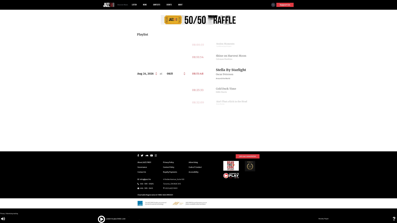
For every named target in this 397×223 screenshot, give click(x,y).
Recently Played (323, 218)
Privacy (2, 213)
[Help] (394, 220)
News (145, 5)
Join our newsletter (247, 156)
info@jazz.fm (145, 179)
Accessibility (193, 172)
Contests (156, 5)
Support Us (285, 5)
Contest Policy (168, 167)
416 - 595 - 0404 (147, 184)
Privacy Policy (168, 162)
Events (169, 5)
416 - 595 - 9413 (146, 188)
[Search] (273, 5)
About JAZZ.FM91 (144, 162)
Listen (134, 5)
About (180, 5)
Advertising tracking (12, 213)
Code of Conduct (195, 167)
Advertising (193, 162)
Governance (142, 167)
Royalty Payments (170, 172)
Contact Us (142, 172)
